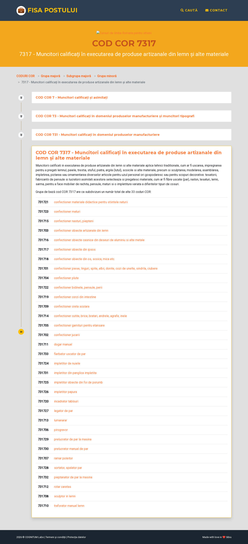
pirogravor (61, 430)
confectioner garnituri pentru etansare (79, 325)
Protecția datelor (76, 537)
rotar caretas (62, 487)
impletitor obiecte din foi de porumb (78, 382)
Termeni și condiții (56, 537)
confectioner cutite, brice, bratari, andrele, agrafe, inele (90, 316)
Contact (218, 10)
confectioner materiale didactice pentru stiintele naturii (91, 202)
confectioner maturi (67, 211)
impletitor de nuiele (67, 363)
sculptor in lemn (65, 496)
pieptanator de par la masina (73, 477)
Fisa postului (52, 10)
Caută (191, 10)
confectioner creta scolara (71, 306)
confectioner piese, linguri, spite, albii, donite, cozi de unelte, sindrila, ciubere (106, 268)
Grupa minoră (107, 76)
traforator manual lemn (69, 506)
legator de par (63, 411)
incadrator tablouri (66, 401)
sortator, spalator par (68, 468)
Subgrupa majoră (78, 76)
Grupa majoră (50, 76)
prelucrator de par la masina (72, 439)
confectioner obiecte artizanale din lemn (81, 230)
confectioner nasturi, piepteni (73, 221)
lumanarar (60, 420)
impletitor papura (65, 392)
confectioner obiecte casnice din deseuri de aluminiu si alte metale (99, 240)
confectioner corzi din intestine (75, 297)
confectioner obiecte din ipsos (75, 249)
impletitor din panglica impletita (75, 373)
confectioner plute (66, 278)
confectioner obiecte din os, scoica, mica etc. (84, 259)
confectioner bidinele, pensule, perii (78, 287)
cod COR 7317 (66, 192)
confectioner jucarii (67, 335)
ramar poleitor (63, 458)
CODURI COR (25, 76)
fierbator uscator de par (70, 354)
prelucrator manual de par (71, 449)
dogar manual (63, 344)
